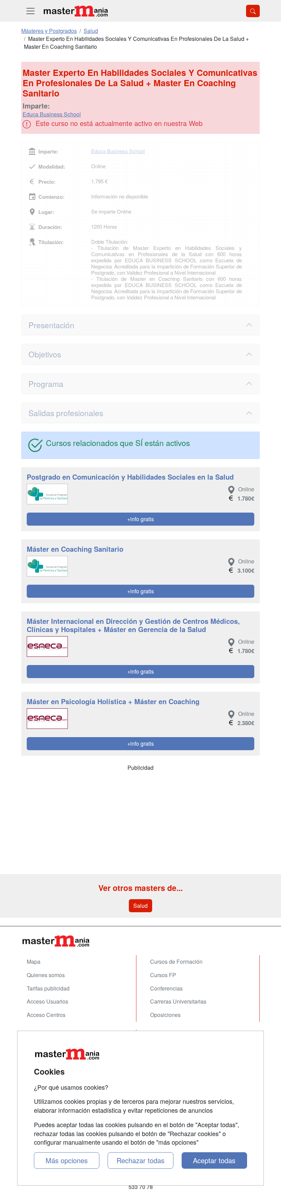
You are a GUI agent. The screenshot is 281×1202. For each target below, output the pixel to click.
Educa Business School (52, 114)
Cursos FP (163, 975)
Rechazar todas (140, 1160)
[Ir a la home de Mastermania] (75, 11)
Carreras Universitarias (178, 1001)
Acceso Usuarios (47, 1001)
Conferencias (166, 988)
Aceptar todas (214, 1160)
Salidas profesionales (65, 412)
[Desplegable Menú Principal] (30, 11)
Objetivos (44, 353)
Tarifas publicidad (48, 988)
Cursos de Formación (176, 961)
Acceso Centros (46, 1015)
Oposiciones (165, 1015)
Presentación (51, 324)
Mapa (33, 961)
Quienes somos (46, 975)
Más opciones (67, 1160)
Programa (45, 383)
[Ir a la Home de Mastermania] (140, 941)
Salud (140, 905)
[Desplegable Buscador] (253, 11)
